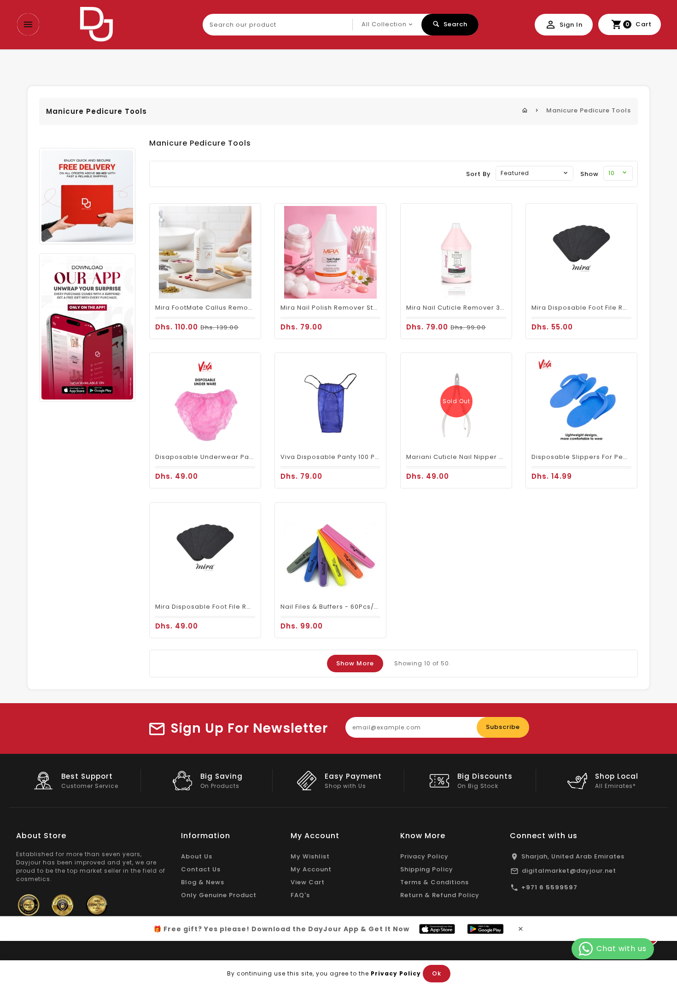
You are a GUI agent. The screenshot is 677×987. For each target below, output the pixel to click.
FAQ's (300, 895)
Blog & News (202, 882)
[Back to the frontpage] (525, 110)
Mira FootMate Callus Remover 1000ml (219, 307)
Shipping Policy (426, 869)
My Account (311, 869)
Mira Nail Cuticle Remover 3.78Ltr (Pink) (473, 307)
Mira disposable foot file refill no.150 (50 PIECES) (239, 606)
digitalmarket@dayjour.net (569, 870)
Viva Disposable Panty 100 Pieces (337, 456)
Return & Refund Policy (439, 895)
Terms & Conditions (434, 882)
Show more (355, 663)
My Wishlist (310, 856)
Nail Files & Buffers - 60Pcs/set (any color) (353, 606)
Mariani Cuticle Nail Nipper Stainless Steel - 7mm (489, 456)
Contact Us (201, 869)
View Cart (308, 882)
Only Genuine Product (219, 895)
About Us (196, 856)
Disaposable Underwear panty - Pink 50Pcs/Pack (238, 456)
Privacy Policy (424, 856)
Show (589, 174)
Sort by (478, 174)
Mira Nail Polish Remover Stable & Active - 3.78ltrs (365, 307)
